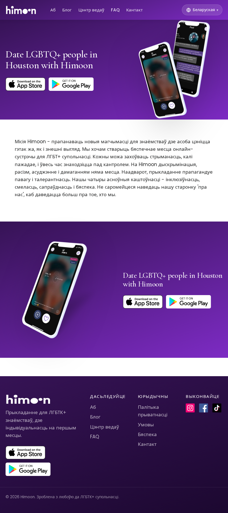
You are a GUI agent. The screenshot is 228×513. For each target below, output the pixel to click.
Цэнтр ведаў (91, 10)
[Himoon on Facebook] (203, 407)
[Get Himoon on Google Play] (71, 84)
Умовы (146, 424)
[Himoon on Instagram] (190, 407)
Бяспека (147, 434)
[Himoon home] (21, 10)
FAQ (115, 10)
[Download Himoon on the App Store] (25, 84)
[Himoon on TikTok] (216, 407)
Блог (67, 10)
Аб (53, 10)
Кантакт (134, 10)
